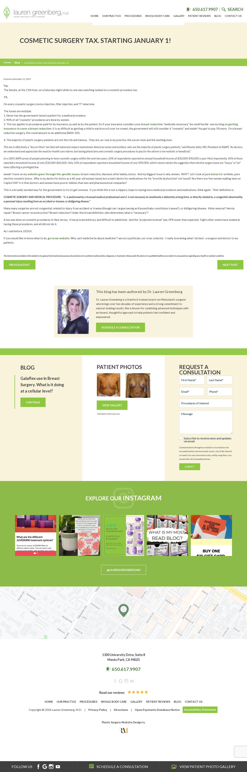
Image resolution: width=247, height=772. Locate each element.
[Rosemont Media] (123, 730)
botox (215, 174)
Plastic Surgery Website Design (122, 722)
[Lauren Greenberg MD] (36, 13)
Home (95, 15)
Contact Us (233, 15)
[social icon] (115, 682)
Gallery (178, 15)
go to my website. (59, 238)
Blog (217, 15)
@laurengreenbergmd (123, 569)
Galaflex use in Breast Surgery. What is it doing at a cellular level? (42, 384)
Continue (33, 402)
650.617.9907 (126, 669)
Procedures (133, 15)
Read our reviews (112, 693)
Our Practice (111, 15)
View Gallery (112, 405)
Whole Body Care (157, 15)
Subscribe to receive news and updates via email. (207, 440)
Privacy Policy (97, 709)
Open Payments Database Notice (157, 709)
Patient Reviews (199, 15)
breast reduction (152, 124)
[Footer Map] (123, 613)
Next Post (230, 264)
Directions (121, 709)
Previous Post (19, 264)
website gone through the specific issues (53, 174)
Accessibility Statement (200, 709)
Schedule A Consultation (120, 327)
